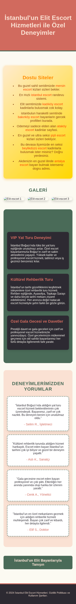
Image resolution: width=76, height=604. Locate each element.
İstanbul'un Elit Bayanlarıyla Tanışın (38, 562)
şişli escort (58, 135)
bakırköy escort (28, 117)
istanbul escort (41, 95)
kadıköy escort (52, 104)
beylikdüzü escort (34, 148)
